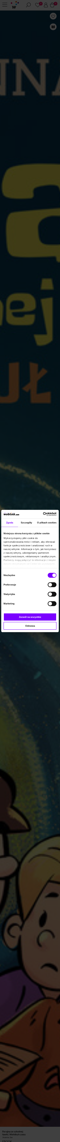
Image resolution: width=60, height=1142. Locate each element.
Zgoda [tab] (9, 522)
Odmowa (30, 626)
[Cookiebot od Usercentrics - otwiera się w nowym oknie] (43, 514)
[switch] (52, 584)
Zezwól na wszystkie (30, 617)
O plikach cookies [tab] (46, 522)
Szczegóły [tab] (26, 522)
